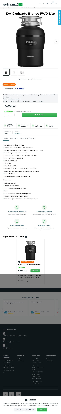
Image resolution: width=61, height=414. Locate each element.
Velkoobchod (36, 379)
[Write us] (4, 345)
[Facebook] (5, 394)
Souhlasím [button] (42, 409)
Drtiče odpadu (27, 7)
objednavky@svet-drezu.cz (11, 342)
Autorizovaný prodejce (24, 125)
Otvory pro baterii (52, 125)
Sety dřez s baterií (8, 367)
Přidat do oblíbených (25, 79)
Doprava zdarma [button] (9, 84)
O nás (48, 358)
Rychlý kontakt (7, 348)
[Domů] (12, 4)
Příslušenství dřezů (18, 7)
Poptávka (20, 361)
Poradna (20, 356)
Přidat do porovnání (37, 79)
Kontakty (49, 361)
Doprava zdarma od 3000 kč (10, 125)
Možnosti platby (37, 372)
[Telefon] (43, 3)
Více (40, 101)
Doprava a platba (37, 363)
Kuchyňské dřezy (9, 7)
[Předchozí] (2, 309)
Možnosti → (18, 133)
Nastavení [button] (19, 409)
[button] (56, 41)
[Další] (58, 309)
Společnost (51, 356)
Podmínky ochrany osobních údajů (38, 367)
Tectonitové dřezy (8, 365)
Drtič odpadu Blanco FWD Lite (29, 265)
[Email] (47, 3)
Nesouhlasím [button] (30, 409)
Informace (36, 356)
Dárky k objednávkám (38, 125)
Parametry (14, 138)
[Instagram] (11, 394)
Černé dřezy (6, 363)
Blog (18, 358)
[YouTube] (18, 394)
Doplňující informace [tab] (27, 138)
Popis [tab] (6, 138)
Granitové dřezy (8, 360)
